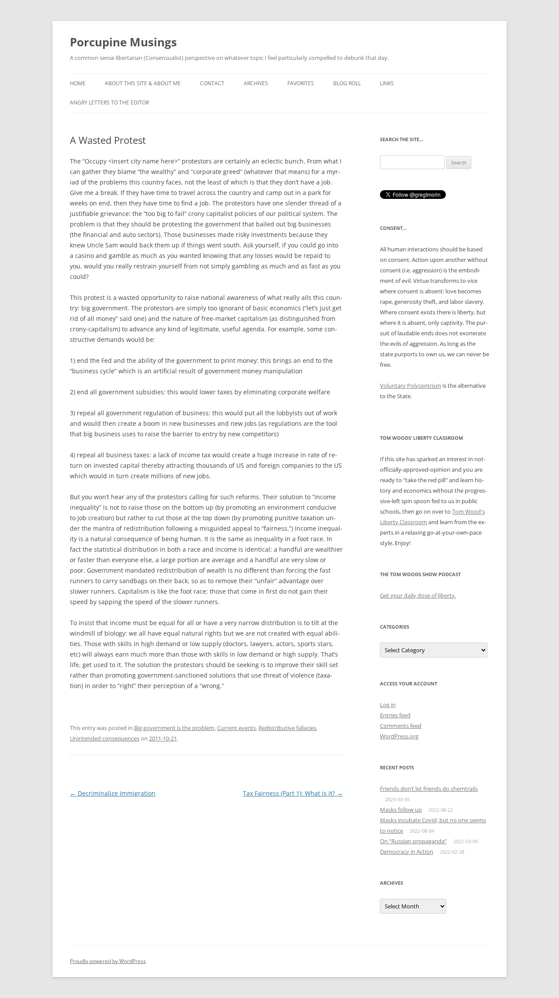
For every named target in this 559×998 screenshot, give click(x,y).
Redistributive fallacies (287, 728)
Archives (256, 83)
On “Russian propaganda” (413, 841)
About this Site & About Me (143, 83)
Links (387, 83)
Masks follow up (401, 810)
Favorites (300, 83)
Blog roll (347, 83)
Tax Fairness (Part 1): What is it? (293, 793)
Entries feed (395, 715)
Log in (388, 705)
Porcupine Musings (123, 42)
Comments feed (400, 726)
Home (78, 83)
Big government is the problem (174, 728)
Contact (212, 83)
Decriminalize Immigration (112, 793)
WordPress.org (399, 736)
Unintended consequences (104, 738)
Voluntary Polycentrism (410, 385)
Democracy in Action (406, 851)
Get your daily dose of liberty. (418, 595)
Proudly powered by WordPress (108, 961)
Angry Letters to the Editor (109, 102)
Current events (236, 728)
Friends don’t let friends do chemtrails (429, 789)
